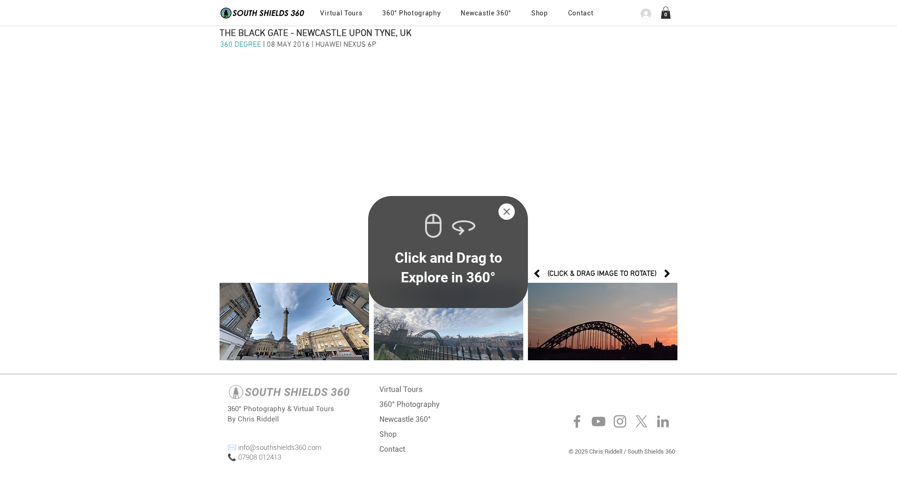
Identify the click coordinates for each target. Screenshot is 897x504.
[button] (506, 211)
